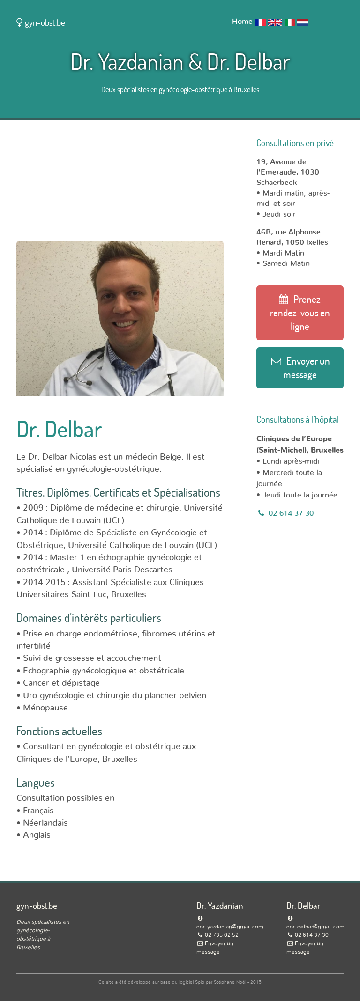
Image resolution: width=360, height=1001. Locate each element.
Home (242, 21)
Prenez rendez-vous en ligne (300, 312)
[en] (275, 21)
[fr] (260, 21)
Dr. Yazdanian (127, 61)
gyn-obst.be (44, 22)
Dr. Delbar (248, 61)
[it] (290, 21)
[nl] (302, 21)
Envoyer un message (306, 367)
